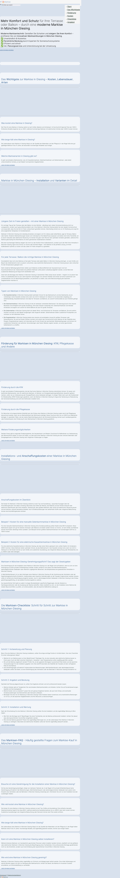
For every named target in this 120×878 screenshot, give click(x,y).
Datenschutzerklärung (14, 875)
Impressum (3, 875)
